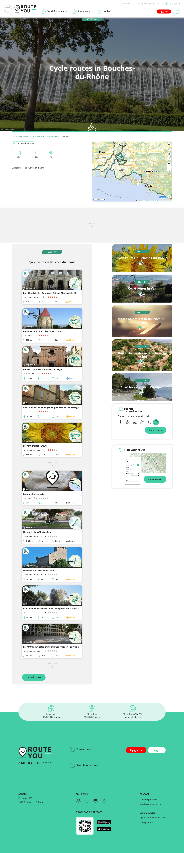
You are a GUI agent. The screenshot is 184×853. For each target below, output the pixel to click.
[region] (132, 172)
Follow (35, 157)
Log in (157, 750)
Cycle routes (16, 136)
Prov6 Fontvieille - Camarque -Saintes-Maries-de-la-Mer (50, 293)
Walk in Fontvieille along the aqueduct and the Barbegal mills (54, 407)
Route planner (155, 479)
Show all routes (33, 677)
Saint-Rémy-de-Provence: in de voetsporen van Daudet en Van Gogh (56, 608)
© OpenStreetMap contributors (162, 201)
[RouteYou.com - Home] (25, 9)
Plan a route (83, 749)
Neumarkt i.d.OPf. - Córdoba (37, 532)
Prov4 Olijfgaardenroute (35, 445)
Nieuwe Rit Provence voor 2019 (38, 570)
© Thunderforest (147, 201)
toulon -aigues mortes (34, 494)
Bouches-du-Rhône (39, 136)
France (23, 136)
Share (20, 157)
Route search (155, 430)
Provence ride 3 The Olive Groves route (42, 331)
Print (51, 157)
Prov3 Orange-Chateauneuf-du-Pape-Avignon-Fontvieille (51, 646)
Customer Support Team (154, 817)
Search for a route (87, 765)
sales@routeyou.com (152, 804)
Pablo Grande (10, 129)
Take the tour (127, 3)
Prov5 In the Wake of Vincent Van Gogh (42, 369)
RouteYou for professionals (149, 3)
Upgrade (164, 11)
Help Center (147, 822)
